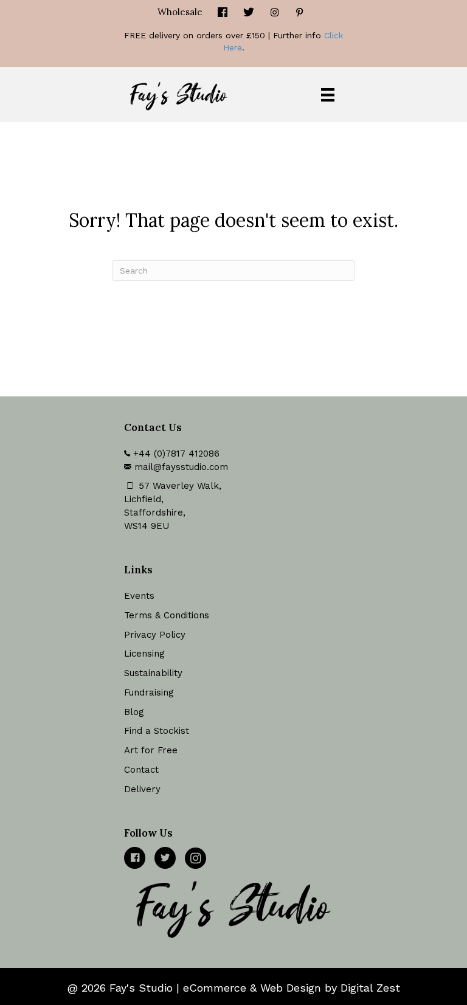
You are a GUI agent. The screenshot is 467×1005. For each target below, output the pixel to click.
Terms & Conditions (166, 615)
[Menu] (328, 95)
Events (139, 595)
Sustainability (153, 673)
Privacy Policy (154, 634)
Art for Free (151, 750)
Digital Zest (370, 987)
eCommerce (214, 987)
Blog (134, 711)
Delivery (142, 789)
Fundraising (149, 692)
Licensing (144, 653)
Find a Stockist (156, 730)
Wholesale (179, 12)
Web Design (290, 987)
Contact (141, 769)
